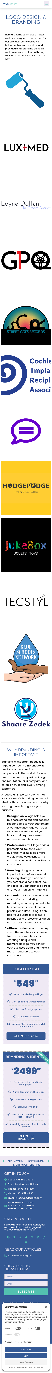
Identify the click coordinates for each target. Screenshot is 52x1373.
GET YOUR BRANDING (26, 1137)
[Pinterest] (37, 1237)
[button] (46, 3)
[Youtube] (26, 1242)
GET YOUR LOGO (26, 1036)
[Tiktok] (43, 1237)
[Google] (32, 1237)
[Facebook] (8, 1237)
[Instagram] (20, 1237)
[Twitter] (26, 1237)
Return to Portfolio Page (26, 1165)
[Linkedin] (14, 1237)
